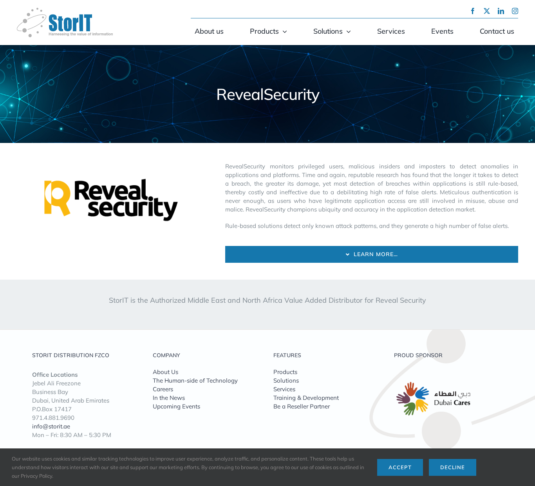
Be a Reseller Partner (301, 406)
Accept (400, 467)
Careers (163, 389)
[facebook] (473, 11)
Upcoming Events (176, 406)
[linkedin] (501, 11)
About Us (165, 372)
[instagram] (515, 11)
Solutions (286, 380)
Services (284, 389)
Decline (452, 467)
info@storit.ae (51, 426)
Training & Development (306, 397)
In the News (169, 397)
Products (285, 372)
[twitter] (487, 11)
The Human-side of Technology (195, 380)
